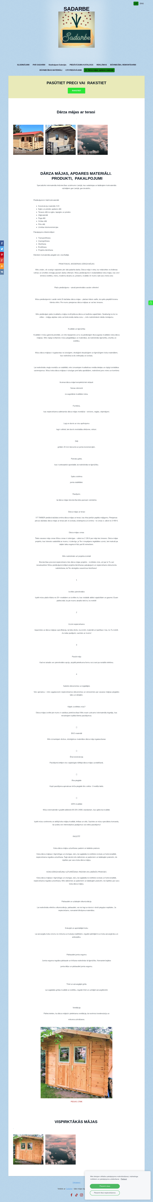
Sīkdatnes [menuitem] (76, 1183)
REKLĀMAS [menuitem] (102, 65)
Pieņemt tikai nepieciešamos (105, 1193)
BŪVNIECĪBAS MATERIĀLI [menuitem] (51, 70)
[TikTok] (76, 1195)
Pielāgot (124, 1179)
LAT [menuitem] (136, 3)
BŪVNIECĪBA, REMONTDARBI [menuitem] (123, 65)
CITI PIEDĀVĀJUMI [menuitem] (74, 70)
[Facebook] (71, 1195)
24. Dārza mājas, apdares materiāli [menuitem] (99, 70)
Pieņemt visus (105, 1186)
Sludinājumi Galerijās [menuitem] (57, 65)
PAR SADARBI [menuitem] (39, 65)
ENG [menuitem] (142, 3)
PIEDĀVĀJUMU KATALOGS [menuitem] (81, 65)
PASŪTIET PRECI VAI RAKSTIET (76, 83)
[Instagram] (81, 1195)
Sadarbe (69, 1189)
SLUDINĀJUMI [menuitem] (23, 65)
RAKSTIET (76, 91)
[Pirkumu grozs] (150, 302)
